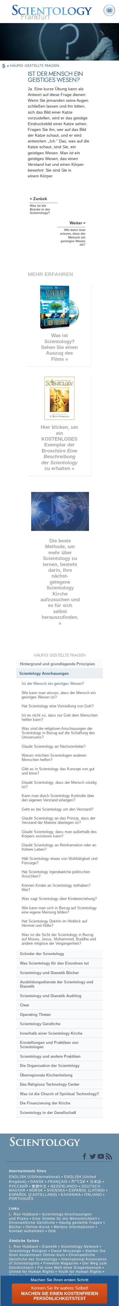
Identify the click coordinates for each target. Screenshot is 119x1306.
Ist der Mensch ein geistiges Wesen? (53, 683)
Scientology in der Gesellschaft (48, 1112)
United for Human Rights (32, 1272)
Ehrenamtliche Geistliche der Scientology (52, 1257)
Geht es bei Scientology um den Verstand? (57, 809)
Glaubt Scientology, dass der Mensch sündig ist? (59, 784)
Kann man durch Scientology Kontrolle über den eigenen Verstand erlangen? (58, 798)
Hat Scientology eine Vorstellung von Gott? (58, 706)
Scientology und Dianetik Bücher (49, 973)
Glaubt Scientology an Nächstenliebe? (53, 746)
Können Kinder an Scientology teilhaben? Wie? (56, 887)
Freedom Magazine (61, 1263)
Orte (52, 1231)
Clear (24, 1005)
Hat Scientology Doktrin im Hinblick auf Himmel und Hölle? (54, 923)
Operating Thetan (35, 1014)
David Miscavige (66, 1251)
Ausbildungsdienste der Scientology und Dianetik (56, 984)
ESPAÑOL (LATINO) (87, 1190)
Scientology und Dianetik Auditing (50, 996)
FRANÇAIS (58, 1182)
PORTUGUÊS (21, 1199)
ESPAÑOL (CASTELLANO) (33, 1195)
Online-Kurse (38, 1227)
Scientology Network (80, 1247)
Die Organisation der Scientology (49, 1065)
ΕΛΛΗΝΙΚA (71, 1195)
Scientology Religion (28, 1251)
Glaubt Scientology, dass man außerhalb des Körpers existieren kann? (59, 834)
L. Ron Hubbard (23, 1214)
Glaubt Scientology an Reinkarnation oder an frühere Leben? (59, 847)
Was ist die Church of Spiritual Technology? (59, 1094)
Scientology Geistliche (40, 1024)
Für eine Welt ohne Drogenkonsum (69, 1268)
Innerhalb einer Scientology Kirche (51, 1033)
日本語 (95, 1182)
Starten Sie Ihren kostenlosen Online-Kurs (57, 1253)
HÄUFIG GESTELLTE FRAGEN (34, 65)
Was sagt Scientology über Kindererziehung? (59, 899)
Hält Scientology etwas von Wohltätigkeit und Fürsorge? (59, 860)
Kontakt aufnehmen (26, 1231)
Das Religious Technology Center (49, 1084)
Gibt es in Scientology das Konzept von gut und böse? (58, 771)
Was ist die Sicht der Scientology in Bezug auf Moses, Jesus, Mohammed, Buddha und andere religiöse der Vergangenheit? (59, 939)
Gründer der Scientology (42, 954)
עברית (78, 1181)
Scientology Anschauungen (44, 673)
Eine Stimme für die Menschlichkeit (64, 1219)
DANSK (37, 1182)
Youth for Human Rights (80, 1272)
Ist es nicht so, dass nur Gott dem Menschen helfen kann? (60, 717)
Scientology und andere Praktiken (50, 1056)
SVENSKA (56, 1190)
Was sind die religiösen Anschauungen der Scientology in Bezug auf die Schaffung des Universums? (58, 732)
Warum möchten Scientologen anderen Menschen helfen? (54, 757)
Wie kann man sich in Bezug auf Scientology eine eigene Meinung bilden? (59, 910)
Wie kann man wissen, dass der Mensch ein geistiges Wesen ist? (59, 695)
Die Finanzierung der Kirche (45, 1103)
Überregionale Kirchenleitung (46, 1075)
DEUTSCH (91, 1186)
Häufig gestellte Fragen (80, 1223)
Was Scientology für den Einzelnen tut (54, 963)
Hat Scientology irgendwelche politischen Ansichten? (56, 874)
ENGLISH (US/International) (34, 1177)
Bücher (15, 1227)
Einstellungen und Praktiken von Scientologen (49, 1044)
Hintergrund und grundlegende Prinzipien (57, 664)
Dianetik (49, 1247)
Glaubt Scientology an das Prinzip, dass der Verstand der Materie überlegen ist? (58, 820)
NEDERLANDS (64, 1186)
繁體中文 (39, 1186)
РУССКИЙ (18, 1186)
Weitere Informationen (74, 1227)
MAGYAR (17, 1190)
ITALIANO (93, 1195)
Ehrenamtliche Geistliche (32, 1223)
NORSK (36, 1190)
